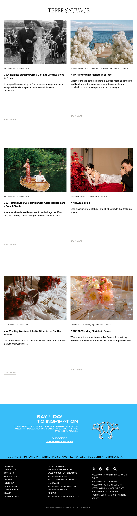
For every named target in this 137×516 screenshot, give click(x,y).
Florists (74, 68)
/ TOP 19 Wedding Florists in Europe (91, 74)
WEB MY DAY (71, 508)
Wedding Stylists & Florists (107, 485)
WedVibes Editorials (88, 196)
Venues (95, 498)
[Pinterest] (100, 469)
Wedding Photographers (105, 491)
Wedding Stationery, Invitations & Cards (109, 476)
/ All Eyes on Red (80, 202)
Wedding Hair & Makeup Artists (108, 488)
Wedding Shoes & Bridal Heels (63, 496)
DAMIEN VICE (84, 508)
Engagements (11, 496)
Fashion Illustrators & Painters (109, 495)
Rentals (52, 493)
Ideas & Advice (102, 68)
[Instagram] (93, 469)
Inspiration (75, 196)
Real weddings (10, 68)
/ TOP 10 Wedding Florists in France (91, 331)
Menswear (53, 483)
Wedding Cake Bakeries (60, 470)
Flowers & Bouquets (86, 68)
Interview (9, 483)
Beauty (7, 493)
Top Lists (113, 68)
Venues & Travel (12, 476)
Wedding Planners (57, 490)
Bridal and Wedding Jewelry (62, 480)
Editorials (9, 466)
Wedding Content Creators (62, 473)
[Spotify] (107, 469)
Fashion (8, 480)
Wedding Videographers (104, 481)
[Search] (115, 469)
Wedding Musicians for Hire (62, 486)
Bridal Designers (57, 466)
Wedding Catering (57, 476)
